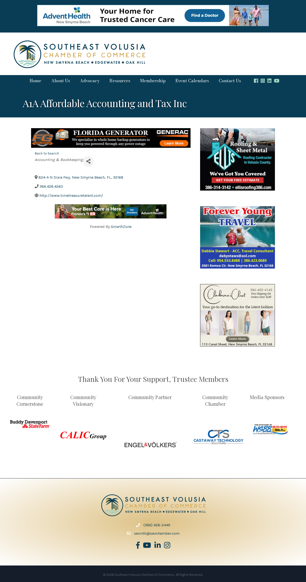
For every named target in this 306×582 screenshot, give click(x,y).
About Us (60, 80)
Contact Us (230, 80)
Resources (119, 80)
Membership (153, 80)
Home (35, 80)
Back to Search (47, 153)
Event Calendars (192, 80)
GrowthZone (121, 226)
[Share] (88, 161)
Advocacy (89, 80)
